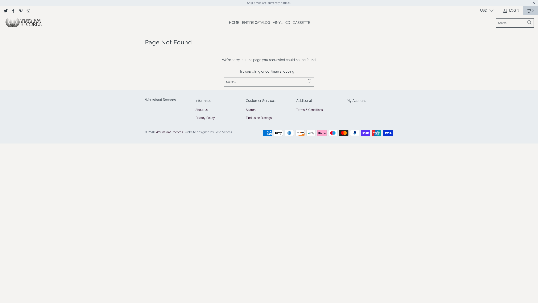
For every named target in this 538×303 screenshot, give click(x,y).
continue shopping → (281, 71)
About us (201, 110)
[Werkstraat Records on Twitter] (5, 10)
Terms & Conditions (309, 110)
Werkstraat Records (169, 132)
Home (234, 23)
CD (287, 23)
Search (251, 110)
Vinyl (277, 23)
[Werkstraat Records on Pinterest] (20, 10)
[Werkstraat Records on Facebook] (13, 10)
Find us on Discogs (259, 118)
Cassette (301, 23)
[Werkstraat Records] (23, 23)
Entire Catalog (256, 23)
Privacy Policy (205, 118)
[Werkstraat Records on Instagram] (28, 10)
